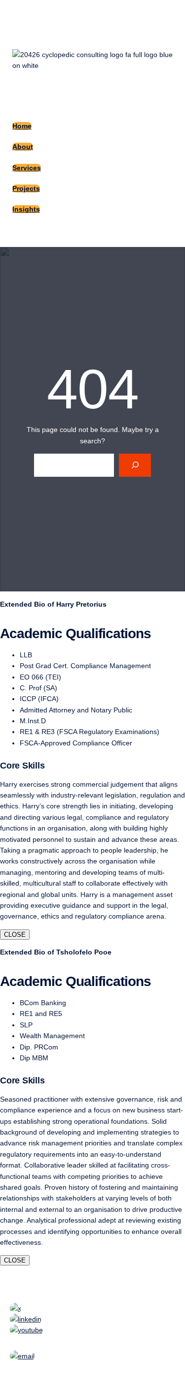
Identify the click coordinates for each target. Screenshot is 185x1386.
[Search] (135, 465)
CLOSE (15, 934)
